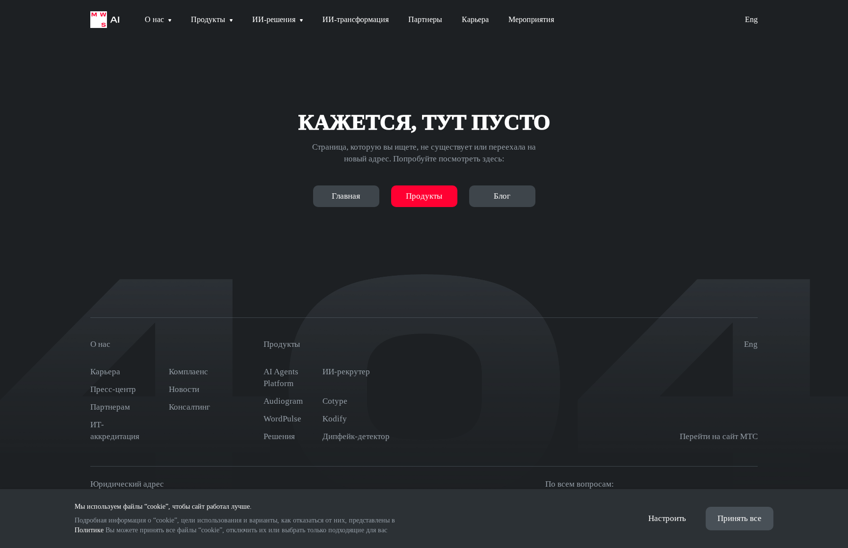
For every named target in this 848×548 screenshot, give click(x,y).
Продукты (424, 196)
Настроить (667, 518)
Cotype (334, 401)
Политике (89, 530)
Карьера (105, 371)
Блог (502, 196)
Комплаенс (188, 371)
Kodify (334, 418)
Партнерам (110, 407)
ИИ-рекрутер (346, 371)
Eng (751, 19)
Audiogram (283, 401)
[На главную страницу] (104, 19)
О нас (100, 344)
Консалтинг (189, 407)
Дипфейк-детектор (356, 436)
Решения (279, 436)
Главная (346, 196)
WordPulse (282, 418)
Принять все (739, 518)
